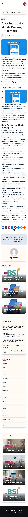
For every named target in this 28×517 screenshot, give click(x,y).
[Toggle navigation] (2, 4)
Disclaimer (5, 415)
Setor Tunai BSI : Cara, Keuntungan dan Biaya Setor (13, 276)
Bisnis (4, 371)
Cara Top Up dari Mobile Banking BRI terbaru (12, 27)
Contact (5, 412)
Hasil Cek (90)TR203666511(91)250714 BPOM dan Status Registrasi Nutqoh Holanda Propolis (13, 328)
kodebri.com (19, 145)
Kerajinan (5, 378)
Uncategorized (6, 397)
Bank (3, 19)
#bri (4, 37)
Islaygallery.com (14, 510)
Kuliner (4, 386)
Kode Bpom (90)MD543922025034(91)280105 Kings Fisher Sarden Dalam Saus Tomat (13, 335)
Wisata (4, 401)
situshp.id (5, 425)
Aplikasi (5, 363)
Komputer (5, 382)
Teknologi (5, 390)
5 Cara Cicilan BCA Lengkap (12, 309)
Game (4, 374)
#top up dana (8, 37)
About (4, 408)
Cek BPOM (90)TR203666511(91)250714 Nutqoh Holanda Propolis (13, 482)
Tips (10, 306)
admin (7, 35)
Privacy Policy (6, 419)
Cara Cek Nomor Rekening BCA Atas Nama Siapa (14, 292)
